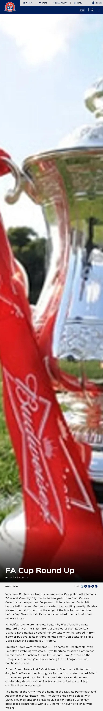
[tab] (28, 3)
